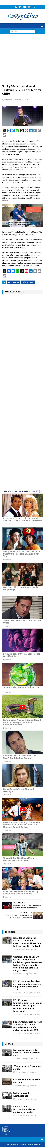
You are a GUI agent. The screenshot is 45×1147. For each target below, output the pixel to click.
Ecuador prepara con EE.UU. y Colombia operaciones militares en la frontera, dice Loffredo (27, 941)
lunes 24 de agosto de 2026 (26, 1059)
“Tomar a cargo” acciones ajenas (27, 1067)
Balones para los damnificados (22, 1094)
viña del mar (28, 282)
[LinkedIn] (20, 7)
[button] (41, 26)
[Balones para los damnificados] (7, 1095)
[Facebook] (11, 7)
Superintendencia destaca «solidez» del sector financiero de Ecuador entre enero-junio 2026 (27, 1025)
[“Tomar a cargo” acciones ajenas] (7, 1068)
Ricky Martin (13, 282)
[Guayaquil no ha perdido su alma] (7, 1081)
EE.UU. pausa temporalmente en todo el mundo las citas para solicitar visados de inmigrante (27, 1006)
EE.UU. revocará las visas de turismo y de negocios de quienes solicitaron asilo (27, 985)
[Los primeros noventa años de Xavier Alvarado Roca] (7, 1052)
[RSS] (34, 7)
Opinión (9, 1044)
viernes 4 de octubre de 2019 (16, 100)
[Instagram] (29, 7)
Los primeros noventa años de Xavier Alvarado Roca (26, 1053)
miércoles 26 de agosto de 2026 (27, 993)
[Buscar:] (22, 31)
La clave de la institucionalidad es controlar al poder (24, 1109)
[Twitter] (16, 7)
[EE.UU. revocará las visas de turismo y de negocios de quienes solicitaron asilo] (7, 983)
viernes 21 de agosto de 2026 (26, 1072)
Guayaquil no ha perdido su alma (26, 1081)
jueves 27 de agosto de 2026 (26, 949)
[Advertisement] (22, 58)
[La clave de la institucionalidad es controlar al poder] (7, 1108)
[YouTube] (25, 7)
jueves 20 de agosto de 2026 (26, 1099)
